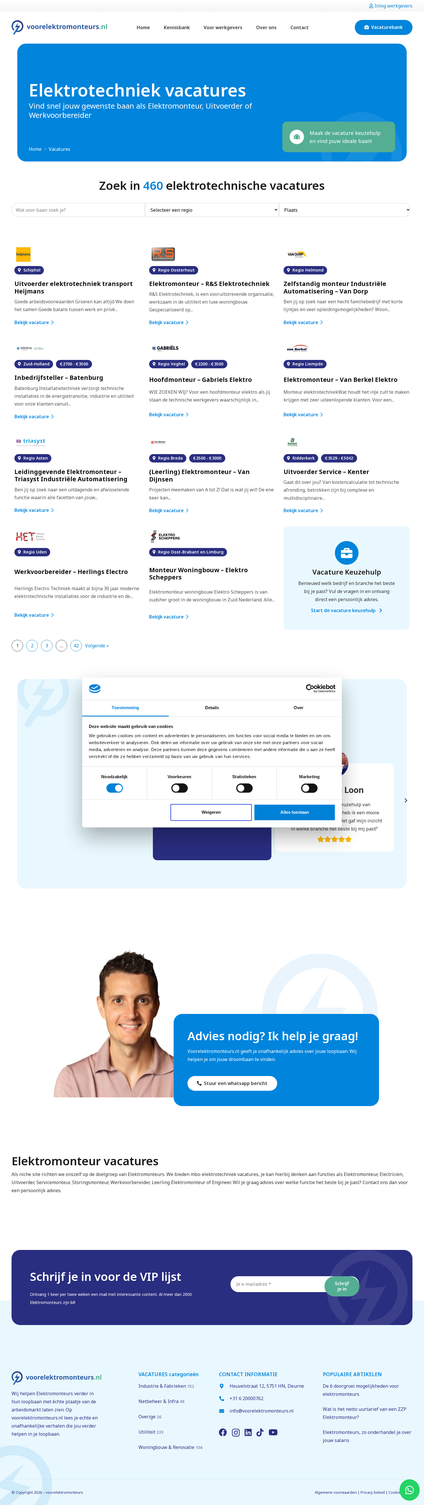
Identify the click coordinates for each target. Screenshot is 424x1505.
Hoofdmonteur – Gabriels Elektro (200, 380)
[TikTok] (260, 1432)
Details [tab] (212, 707)
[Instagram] (236, 1432)
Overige (149, 1416)
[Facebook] (223, 1432)
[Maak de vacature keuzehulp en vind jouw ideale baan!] (299, 137)
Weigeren (211, 812)
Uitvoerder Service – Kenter (326, 471)
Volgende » (97, 645)
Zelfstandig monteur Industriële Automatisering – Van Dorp (335, 287)
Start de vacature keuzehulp (344, 610)
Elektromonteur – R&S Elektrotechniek (209, 283)
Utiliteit (151, 1432)
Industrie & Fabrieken (166, 1386)
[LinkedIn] (248, 1432)
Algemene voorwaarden (336, 1492)
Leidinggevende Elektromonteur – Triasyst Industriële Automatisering (71, 475)
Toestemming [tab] (125, 707)
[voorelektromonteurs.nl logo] (59, 27)
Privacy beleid (373, 1492)
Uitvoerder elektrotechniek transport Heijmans (73, 287)
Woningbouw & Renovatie (170, 1447)
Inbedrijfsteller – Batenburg (58, 377)
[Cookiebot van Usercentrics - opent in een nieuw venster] (310, 688)
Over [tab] (298, 707)
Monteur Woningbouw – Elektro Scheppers (198, 573)
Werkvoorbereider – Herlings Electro (71, 572)
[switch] (179, 788)
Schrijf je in (342, 1286)
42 (76, 645)
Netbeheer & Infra (161, 1401)
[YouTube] (273, 1432)
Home (35, 149)
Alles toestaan (294, 812)
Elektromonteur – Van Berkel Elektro (340, 380)
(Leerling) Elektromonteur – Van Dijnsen (199, 475)
